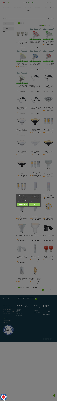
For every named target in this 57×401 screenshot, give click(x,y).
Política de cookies (20, 201)
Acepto (34, 204)
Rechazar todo (23, 204)
